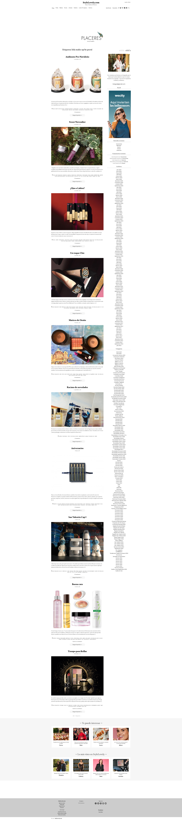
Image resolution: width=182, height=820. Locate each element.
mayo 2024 (119, 208)
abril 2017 (118, 332)
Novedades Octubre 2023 (118, 444)
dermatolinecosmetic (87, 705)
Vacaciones (119, 144)
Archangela (61, 705)
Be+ (67, 705)
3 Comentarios (77, 377)
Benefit (56, 108)
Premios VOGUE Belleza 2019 (118, 508)
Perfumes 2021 (119, 491)
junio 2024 (119, 206)
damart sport (81, 306)
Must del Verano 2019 (118, 417)
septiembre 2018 (119, 308)
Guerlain (98, 705)
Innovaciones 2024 (119, 411)
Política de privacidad (62, 813)
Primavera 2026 (119, 518)
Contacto (62, 807)
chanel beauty (64, 436)
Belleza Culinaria (119, 363)
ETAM (84, 503)
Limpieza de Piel (119, 414)
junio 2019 (119, 294)
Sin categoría (119, 550)
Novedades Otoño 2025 (119, 448)
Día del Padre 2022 (119, 390)
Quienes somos (62, 803)
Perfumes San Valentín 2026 (119, 500)
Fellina (75, 571)
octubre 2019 (119, 289)
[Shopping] (61, 771)
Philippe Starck (84, 572)
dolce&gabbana (94, 705)
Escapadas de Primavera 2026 (119, 396)
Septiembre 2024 (119, 548)
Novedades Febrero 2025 (119, 440)
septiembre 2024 (119, 203)
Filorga (77, 571)
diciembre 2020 (119, 268)
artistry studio (64, 374)
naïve (76, 572)
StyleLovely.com (91, 2)
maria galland (79, 706)
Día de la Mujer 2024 (119, 388)
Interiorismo (119, 412)
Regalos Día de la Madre (119, 526)
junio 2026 (119, 171)
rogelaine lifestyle (82, 436)
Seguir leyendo (77, 115)
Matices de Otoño (77, 320)
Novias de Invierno (119, 467)
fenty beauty (89, 306)
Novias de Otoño (119, 468)
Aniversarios (77, 448)
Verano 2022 (119, 559)
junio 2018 (119, 312)
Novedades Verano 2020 (119, 457)
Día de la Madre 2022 (119, 387)
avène (54, 108)
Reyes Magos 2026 (119, 539)
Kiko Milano (85, 571)
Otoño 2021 (119, 479)
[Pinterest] (123, 8)
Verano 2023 (119, 561)
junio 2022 (119, 241)
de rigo (89, 175)
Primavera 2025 (119, 516)
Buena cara (77, 584)
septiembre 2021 (119, 256)
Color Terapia (119, 371)
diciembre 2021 (119, 251)
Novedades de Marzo (119, 433)
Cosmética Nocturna (119, 379)
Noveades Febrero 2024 (119, 425)
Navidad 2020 (118, 419)
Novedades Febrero (119, 438)
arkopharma (65, 175)
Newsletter (115, 8)
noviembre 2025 (119, 182)
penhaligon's (80, 572)
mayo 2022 (119, 243)
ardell (60, 306)
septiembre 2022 (119, 238)
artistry (54, 239)
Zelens (99, 176)
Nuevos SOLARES (119, 475)
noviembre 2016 (119, 340)
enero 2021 (119, 267)
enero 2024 (119, 214)
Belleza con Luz (119, 361)
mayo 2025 (119, 190)
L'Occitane (95, 108)
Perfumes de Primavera (119, 494)
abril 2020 (118, 280)
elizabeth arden (96, 175)
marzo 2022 (119, 246)
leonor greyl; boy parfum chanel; (66, 504)
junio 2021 (119, 259)
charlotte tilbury (76, 108)
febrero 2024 (119, 213)
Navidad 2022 (118, 422)
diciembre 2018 (119, 304)
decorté (85, 306)
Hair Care (119, 408)
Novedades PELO (119, 449)
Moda (57, 7)
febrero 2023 (119, 230)
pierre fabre (73, 639)
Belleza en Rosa (119, 364)
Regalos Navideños (119, 531)
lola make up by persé (70, 176)
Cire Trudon (81, 108)
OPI (83, 176)
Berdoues (58, 638)
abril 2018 (118, 315)
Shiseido (73, 240)
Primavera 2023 (119, 513)
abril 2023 (118, 227)
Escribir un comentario (77, 641)
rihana (77, 307)
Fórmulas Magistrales (119, 404)
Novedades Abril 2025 (118, 432)
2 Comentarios (77, 112)
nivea (62, 240)
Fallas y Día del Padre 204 (119, 401)
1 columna (122, 49)
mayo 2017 (119, 331)
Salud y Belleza (119, 540)
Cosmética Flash (119, 376)
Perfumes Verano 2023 (119, 503)
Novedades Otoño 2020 (119, 446)
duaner (71, 239)
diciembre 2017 (119, 321)
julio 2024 (119, 205)
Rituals (83, 706)
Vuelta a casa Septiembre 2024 (119, 569)
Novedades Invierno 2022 (119, 441)
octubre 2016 (119, 342)
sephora (90, 176)
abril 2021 (118, 262)
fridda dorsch (88, 503)
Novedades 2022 (119, 428)
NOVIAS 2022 (119, 462)
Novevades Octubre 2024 (118, 459)
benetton (54, 638)
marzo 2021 (119, 264)
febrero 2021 (119, 265)
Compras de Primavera (119, 372)
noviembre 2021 (119, 253)
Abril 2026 (118, 353)
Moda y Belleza (119, 416)
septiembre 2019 (119, 291)
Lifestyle (70, 7)
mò (100, 306)
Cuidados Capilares (119, 382)
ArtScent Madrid (119, 360)
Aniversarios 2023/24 (119, 356)
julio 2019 (119, 292)
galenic (84, 638)
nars (81, 176)
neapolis (60, 639)
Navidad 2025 (118, 424)
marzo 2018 (119, 316)
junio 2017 (119, 329)
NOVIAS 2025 (119, 465)
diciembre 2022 (119, 233)
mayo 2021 (119, 260)
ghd (86, 638)
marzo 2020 (119, 281)
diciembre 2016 (119, 339)
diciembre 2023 (119, 216)
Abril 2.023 (119, 352)
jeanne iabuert (97, 503)
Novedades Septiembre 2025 (119, 454)
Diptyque (87, 108)
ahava (54, 175)
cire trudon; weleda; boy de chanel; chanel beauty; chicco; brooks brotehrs (70, 503)
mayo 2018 (119, 313)
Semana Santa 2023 (119, 547)
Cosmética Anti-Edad (119, 374)
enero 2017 (119, 337)
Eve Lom (91, 108)
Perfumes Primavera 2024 (119, 499)
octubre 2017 (119, 324)
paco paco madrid (74, 375)
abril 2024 (118, 209)
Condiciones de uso (62, 811)
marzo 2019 (119, 299)
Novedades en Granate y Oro (118, 435)
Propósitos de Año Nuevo (119, 523)
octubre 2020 (119, 272)
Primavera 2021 (119, 510)
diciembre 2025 (119, 181)
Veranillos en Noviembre (119, 556)
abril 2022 (118, 245)
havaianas (92, 503)
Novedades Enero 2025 (119, 436)
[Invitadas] (121, 771)
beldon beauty (79, 175)
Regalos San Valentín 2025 (119, 535)
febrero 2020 (119, 283)
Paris (119, 484)
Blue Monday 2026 (119, 366)
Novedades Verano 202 (119, 456)
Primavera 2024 (119, 515)
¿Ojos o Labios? (77, 188)
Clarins (85, 108)
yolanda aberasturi (93, 639)
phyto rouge (65, 240)
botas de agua (84, 175)
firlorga (77, 374)
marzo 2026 (119, 176)
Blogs (53, 8)
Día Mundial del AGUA (118, 395)
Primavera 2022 (119, 511)
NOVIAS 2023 (119, 464)
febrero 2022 (119, 248)
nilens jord (70, 109)
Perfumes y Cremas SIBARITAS (119, 505)
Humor (119, 147)
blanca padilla (63, 638)
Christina (81, 705)
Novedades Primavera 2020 (119, 451)
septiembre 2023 (119, 221)
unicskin (91, 240)
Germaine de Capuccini (61, 176)
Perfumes (119, 489)
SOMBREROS (119, 551)
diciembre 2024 (119, 198)
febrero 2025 (119, 195)
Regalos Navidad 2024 (119, 529)
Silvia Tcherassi (81, 307)
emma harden (75, 239)
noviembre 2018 (119, 305)
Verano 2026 (119, 566)
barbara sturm (73, 175)
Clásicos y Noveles (119, 369)
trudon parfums (86, 639)
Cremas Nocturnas (119, 380)
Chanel (78, 705)
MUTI (79, 176)
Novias (65, 7)
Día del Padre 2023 (119, 392)
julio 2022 (119, 240)
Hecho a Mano (119, 409)
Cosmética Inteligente (118, 377)
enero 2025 (119, 197)
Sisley (83, 240)
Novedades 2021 (119, 427)
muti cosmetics (66, 307)
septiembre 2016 (119, 344)
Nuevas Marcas (119, 473)
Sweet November (77, 122)
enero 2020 (119, 284)
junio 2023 (119, 224)
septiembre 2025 (119, 185)
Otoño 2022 (119, 481)
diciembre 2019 (119, 286)
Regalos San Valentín (119, 532)
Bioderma (55, 503)
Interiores (119, 150)
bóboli (67, 306)
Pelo (119, 486)
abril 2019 (118, 297)
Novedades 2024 (119, 430)
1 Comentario (77, 243)
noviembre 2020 (119, 270)
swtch (96, 504)
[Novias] (61, 739)
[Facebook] (119, 8)
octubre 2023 (119, 219)
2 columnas (128, 49)
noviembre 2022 (119, 235)
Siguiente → (78, 715)
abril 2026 (118, 174)
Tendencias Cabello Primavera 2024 (119, 553)
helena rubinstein (86, 239)
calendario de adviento (69, 108)
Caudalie (60, 436)
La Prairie (96, 571)
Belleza (61, 7)
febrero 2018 (119, 318)
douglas (92, 175)
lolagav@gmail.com (119, 84)
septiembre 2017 (119, 326)
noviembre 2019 (119, 288)
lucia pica (100, 638)
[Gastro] (101, 739)
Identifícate (108, 8)
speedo (92, 504)
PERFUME (119, 487)
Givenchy (89, 638)
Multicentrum (83, 504)
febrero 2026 (119, 177)
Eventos (90, 7)
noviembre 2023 (119, 217)
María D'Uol (76, 176)
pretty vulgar (86, 176)
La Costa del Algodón (90, 571)
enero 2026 (119, 179)
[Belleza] (121, 739)
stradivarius (86, 307)
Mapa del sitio (62, 806)
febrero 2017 (119, 336)
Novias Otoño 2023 (119, 471)
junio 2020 (119, 276)
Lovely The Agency (83, 7)
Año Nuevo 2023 (119, 358)
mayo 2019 (119, 296)
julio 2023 (119, 222)
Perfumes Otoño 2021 (119, 497)
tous (96, 176)
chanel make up (76, 638)
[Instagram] (125, 8)
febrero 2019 (119, 300)
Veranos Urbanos (119, 567)
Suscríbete (101, 812)
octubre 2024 (119, 201)
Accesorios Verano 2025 (119, 355)
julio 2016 (119, 345)
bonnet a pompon (61, 108)
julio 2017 (119, 328)
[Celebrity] (81, 771)
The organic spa (91, 436)
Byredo (77, 306)
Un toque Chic (77, 253)
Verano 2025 (119, 564)
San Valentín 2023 (118, 545)
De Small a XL (119, 384)
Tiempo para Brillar (77, 651)
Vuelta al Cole (118, 571)
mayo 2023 (119, 225)
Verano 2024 (119, 563)
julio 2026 (119, 169)
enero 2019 (119, 302)
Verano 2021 (119, 558)
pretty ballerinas (75, 109)
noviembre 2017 (119, 323)
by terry (72, 638)
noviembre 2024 (119, 200)
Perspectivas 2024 (119, 507)
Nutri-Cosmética (119, 476)
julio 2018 (119, 310)
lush (70, 572)
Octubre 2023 (118, 478)
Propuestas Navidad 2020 (119, 524)
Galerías (75, 7)
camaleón (75, 705)
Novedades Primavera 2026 (119, 452)
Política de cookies (62, 814)
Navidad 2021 (118, 420)
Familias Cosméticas (119, 403)
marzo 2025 (119, 193)
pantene (68, 639)
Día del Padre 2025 (119, 393)
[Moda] (81, 739)
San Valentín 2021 (118, 542)
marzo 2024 (119, 211)
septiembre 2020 (119, 273)
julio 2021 (119, 257)
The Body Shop (87, 109)
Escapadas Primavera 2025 (119, 398)
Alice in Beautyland (59, 175)
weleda (91, 109)
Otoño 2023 (119, 483)
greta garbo (81, 239)
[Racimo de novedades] (77, 409)
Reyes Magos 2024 (119, 537)
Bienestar (119, 145)
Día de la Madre (119, 385)
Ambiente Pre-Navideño (77, 57)
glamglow (80, 374)
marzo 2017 (119, 334)
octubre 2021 (119, 254)
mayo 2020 (119, 278)
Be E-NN (60, 571)
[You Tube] (127, 8)
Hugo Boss (80, 571)
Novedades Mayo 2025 (119, 443)
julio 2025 (119, 187)
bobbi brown (64, 306)
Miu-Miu (73, 572)
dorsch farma (67, 239)
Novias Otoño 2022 (119, 470)
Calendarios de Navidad (119, 368)
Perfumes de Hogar (119, 492)
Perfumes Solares (119, 502)
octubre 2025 (119, 184)
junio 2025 (119, 189)
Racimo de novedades (77, 387)
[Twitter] (121, 8)
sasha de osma (81, 109)
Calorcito (123, 160)
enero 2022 (119, 249)
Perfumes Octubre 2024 (119, 495)
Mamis (123, 163)
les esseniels (99, 108)
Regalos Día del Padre (118, 527)
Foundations (119, 406)
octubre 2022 (119, 237)
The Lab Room (87, 240)
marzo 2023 (119, 229)
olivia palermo (64, 639)
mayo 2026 (119, 173)
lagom (96, 374)
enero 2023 (119, 232)
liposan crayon (92, 239)
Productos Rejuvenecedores (119, 521)
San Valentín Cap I (77, 517)
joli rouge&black (92, 374)
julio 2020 (119, 275)
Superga (93, 176)
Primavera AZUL (119, 519)
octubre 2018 (119, 307)
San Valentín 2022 (118, 543)
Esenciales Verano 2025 (119, 400)
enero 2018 (119, 320)
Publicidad (62, 804)
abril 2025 (118, 192)
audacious (69, 175)
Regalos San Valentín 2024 (119, 534)
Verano (119, 148)
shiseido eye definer (78, 240)
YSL (93, 240)
